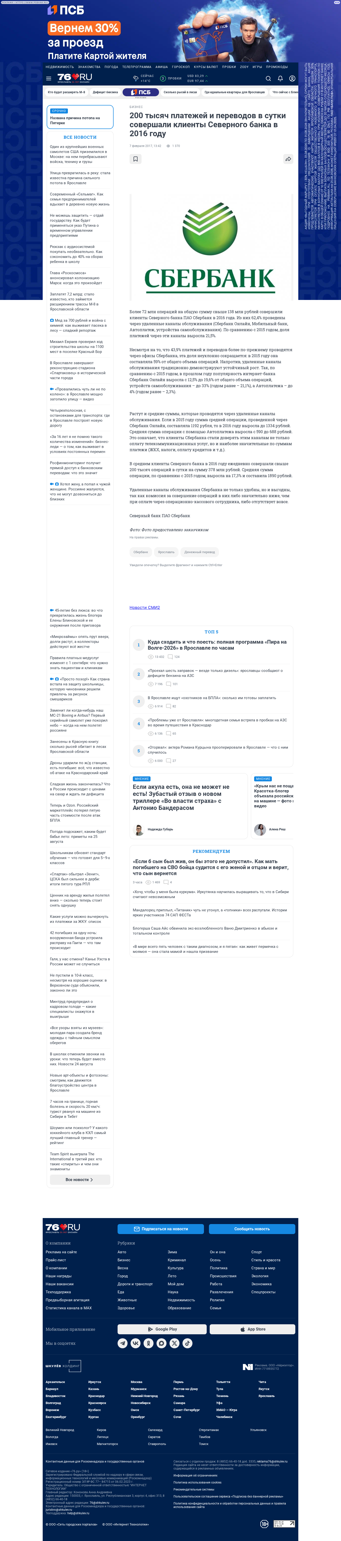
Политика (218, 1268)
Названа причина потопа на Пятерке (75, 120)
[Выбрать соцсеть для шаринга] (288, 159)
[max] (162, 1343)
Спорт (256, 1252)
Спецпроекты (263, 1292)
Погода (111, 67)
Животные (127, 1300)
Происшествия (223, 1276)
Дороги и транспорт (135, 1284)
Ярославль (166, 552)
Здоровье (126, 1308)
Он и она (217, 1252)
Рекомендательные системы (193, 1489)
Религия (217, 1300)
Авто (122, 1252)
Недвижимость (60, 67)
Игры (257, 67)
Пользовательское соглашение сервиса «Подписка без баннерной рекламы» (228, 1496)
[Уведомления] (280, 78)
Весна (123, 1268)
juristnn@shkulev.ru (59, 1510)
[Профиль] (292, 78)
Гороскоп (181, 67)
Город (123, 1276)
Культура (175, 1268)
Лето (172, 1276)
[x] (174, 1343)
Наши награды (59, 1276)
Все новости (80, 137)
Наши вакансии (60, 1284)
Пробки (229, 67)
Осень (215, 1260)
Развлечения (221, 1292)
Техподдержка (58, 1292)
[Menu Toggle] (49, 78)
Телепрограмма (137, 67)
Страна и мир (263, 1268)
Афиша (162, 67)
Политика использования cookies (197, 1482)
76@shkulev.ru (99, 1503)
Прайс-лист (56, 1260)
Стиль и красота (265, 1260)
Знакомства (89, 67)
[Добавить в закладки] (136, 159)
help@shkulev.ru (78, 1513)
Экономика (261, 1284)
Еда (121, 1292)
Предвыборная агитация (67, 1300)
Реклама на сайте (61, 1252)
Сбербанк (141, 552)
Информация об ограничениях (195, 1475)
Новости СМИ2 (145, 607)
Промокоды (277, 67)
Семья (215, 1308)
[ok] (149, 1343)
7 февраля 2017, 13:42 (145, 146)
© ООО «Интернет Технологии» (125, 1524)
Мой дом (176, 1284)
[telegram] (123, 1343)
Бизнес (124, 1260)
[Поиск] (268, 78)
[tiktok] (187, 1343)
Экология (259, 1276)
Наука (173, 1292)
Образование (179, 1308)
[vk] (136, 1343)
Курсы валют (206, 67)
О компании (56, 1268)
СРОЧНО (59, 111)
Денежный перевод (199, 552)
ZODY (244, 67)
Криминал (177, 1260)
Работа (216, 1284)
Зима (172, 1252)
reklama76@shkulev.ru (272, 1461)
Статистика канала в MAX (69, 1308)
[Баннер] (140, 92)
